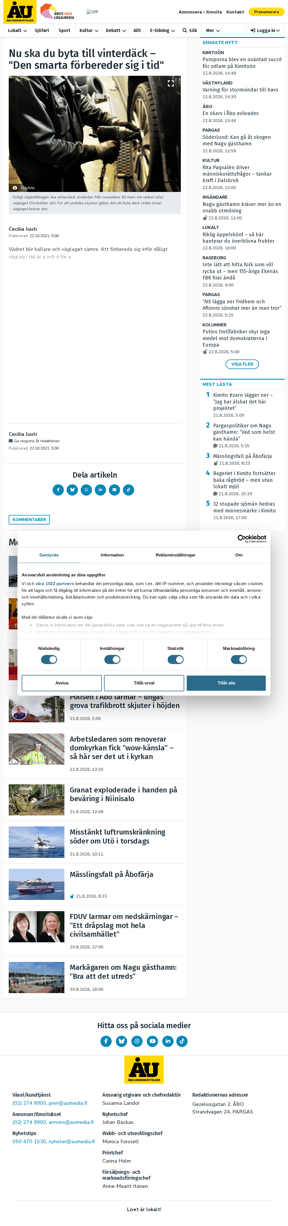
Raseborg (214, 258)
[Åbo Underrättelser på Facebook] (106, 1041)
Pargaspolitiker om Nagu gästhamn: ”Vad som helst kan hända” (244, 436)
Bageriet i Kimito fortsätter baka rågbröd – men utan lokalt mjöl (244, 483)
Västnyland (217, 83)
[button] (265, 30)
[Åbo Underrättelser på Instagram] (137, 1041)
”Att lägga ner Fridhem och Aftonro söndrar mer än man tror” (242, 308)
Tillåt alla (226, 682)
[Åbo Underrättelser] (144, 1070)
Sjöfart (42, 30)
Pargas (211, 130)
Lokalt (14, 30)
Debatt (113, 30)
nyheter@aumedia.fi (72, 1141)
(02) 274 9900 (29, 1103)
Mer (210, 30)
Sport (64, 30)
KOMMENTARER (29, 520)
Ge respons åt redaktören (37, 441)
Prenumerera (266, 12)
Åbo (207, 106)
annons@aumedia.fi (71, 1122)
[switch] (112, 659)
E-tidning (159, 30)
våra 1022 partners (54, 583)
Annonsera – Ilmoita (200, 12)
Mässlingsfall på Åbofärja (242, 459)
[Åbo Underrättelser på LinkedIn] (168, 1041)
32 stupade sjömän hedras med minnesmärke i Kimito (244, 511)
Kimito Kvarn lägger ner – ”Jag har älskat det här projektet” (243, 405)
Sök (193, 30)
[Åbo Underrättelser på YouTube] (152, 1041)
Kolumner (214, 325)
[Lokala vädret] (91, 11)
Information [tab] (112, 555)
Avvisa (61, 682)
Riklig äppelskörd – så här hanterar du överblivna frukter (238, 241)
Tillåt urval (144, 682)
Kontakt (235, 12)
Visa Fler (242, 364)
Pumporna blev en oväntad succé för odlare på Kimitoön (242, 66)
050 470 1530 (29, 1141)
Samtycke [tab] (49, 555)
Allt (137, 30)
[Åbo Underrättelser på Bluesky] (121, 1041)
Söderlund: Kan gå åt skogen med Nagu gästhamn (236, 144)
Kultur (86, 30)
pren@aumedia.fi (68, 1103)
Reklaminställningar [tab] (175, 555)
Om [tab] (238, 555)
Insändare (215, 197)
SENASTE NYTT (220, 43)
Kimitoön (213, 53)
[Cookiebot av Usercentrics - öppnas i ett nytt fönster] (241, 539)
